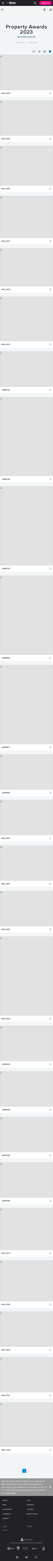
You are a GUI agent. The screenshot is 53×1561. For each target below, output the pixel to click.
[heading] (11, 3)
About (5, 1500)
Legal (5, 1526)
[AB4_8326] (26, 118)
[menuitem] (35, 3)
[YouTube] (26, 1557)
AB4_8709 (5, 1450)
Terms (5, 1530)
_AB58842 (5, 658)
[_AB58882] (26, 772)
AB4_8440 (5, 289)
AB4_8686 (5, 1304)
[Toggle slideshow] (33, 51)
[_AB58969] (26, 1089)
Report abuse (32, 1514)
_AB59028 (5, 1155)
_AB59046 (5, 1201)
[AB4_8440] (26, 267)
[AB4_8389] (26, 166)
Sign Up (45, 3)
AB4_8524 (5, 838)
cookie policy (10, 1493)
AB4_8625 (5, 929)
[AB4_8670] (26, 1229)
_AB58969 (5, 1110)
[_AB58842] (26, 615)
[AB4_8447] (26, 319)
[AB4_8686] (26, 1280)
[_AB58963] (26, 1043)
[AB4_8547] (26, 863)
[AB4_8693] (26, 1329)
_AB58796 (5, 569)
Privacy (29, 1526)
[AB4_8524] (26, 817)
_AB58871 (5, 747)
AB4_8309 (5, 93)
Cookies (30, 1509)
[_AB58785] (26, 436)
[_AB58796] (26, 525)
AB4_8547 (5, 884)
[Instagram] (35, 1557)
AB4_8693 (5, 1350)
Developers (7, 1509)
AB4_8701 (5, 1395)
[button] (44, 9)
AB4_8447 (5, 344)
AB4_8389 (5, 189)
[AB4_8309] (26, 72)
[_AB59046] (26, 1180)
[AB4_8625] (26, 908)
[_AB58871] (26, 704)
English (5, 1518)
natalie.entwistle (27, 37)
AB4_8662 (5, 1019)
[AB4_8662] (26, 976)
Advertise (30, 1505)
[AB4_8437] (26, 217)
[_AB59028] (26, 1134)
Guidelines (7, 1514)
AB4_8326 (5, 139)
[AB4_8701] (26, 1374)
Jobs (29, 1500)
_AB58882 (5, 793)
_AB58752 (5, 390)
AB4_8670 (5, 1253)
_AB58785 (5, 479)
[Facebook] (17, 1557)
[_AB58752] (26, 369)
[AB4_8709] (26, 1425)
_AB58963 (5, 1064)
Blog (4, 1505)
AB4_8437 (5, 241)
